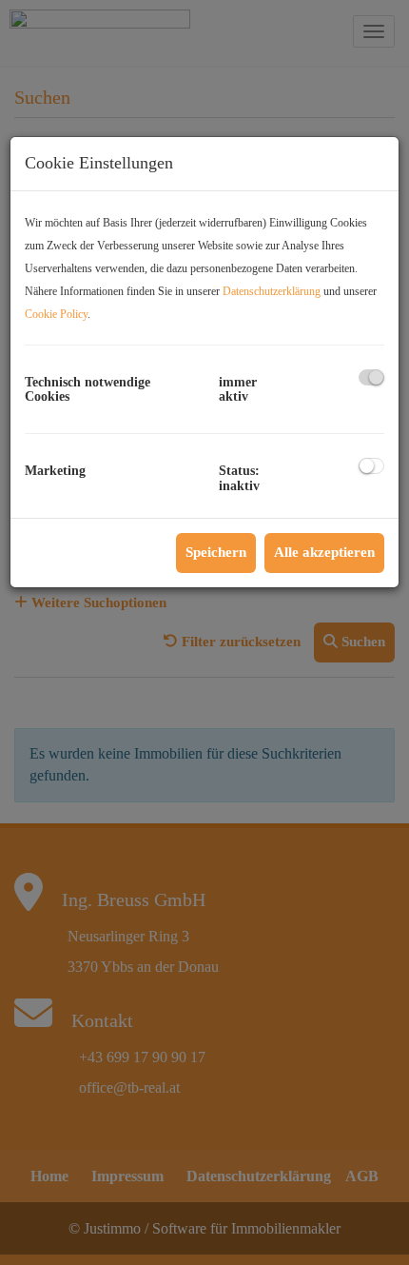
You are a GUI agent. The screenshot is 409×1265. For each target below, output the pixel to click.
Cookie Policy (56, 314)
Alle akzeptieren (324, 552)
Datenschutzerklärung (272, 291)
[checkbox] (371, 377)
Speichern (215, 552)
